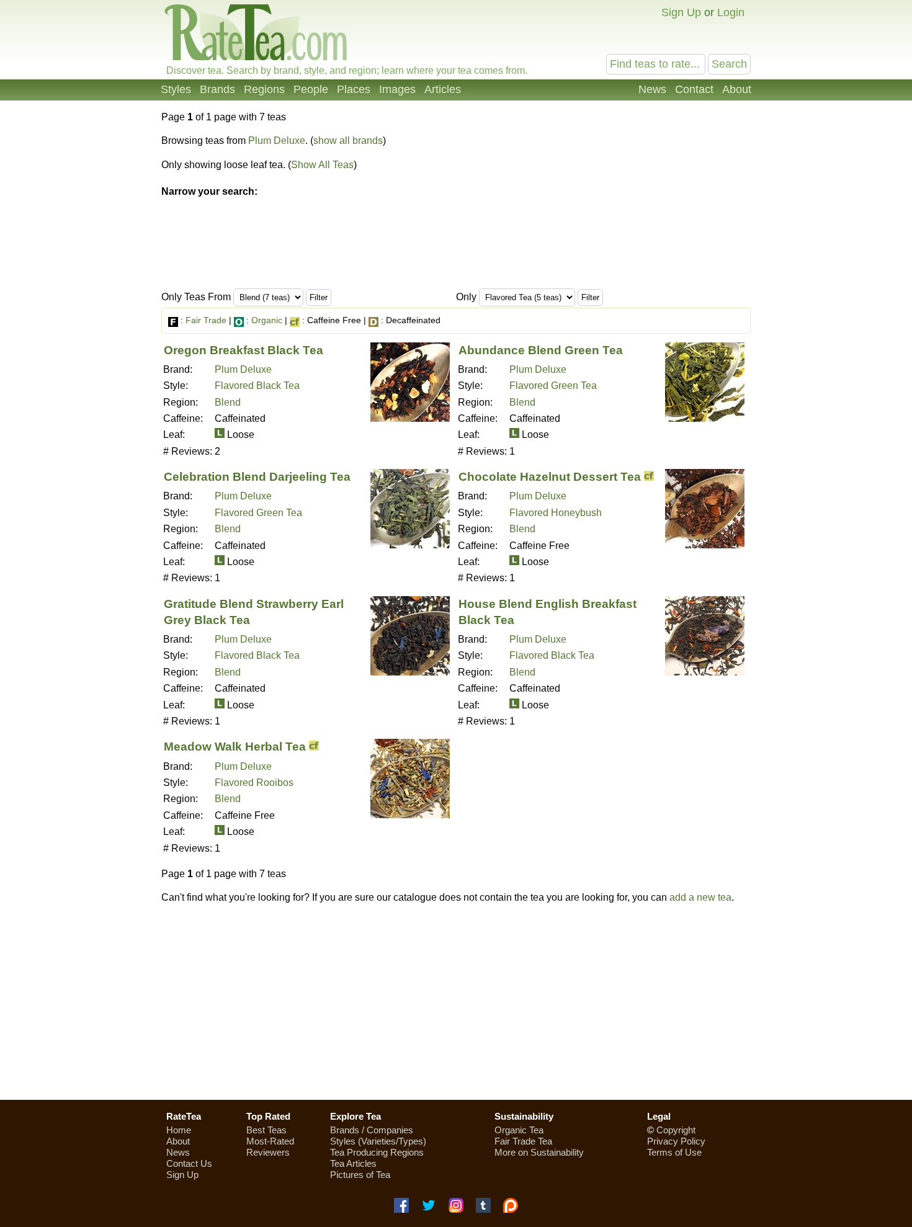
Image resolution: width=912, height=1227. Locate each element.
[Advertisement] (456, 1002)
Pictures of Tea (360, 1174)
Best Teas (266, 1130)
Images (397, 89)
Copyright (675, 1130)
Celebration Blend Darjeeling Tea (257, 476)
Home (178, 1130)
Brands (217, 89)
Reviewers (268, 1152)
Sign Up (681, 12)
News (652, 89)
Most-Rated (270, 1141)
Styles (176, 89)
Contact (694, 89)
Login (730, 12)
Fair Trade (206, 320)
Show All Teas (322, 164)
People (310, 89)
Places (353, 89)
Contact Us (189, 1163)
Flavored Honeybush (555, 512)
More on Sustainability (539, 1152)
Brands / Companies (371, 1130)
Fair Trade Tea (523, 1141)
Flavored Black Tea (257, 385)
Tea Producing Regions (377, 1152)
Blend (228, 402)
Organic (266, 320)
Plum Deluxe (276, 140)
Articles (442, 89)
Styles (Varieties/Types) (378, 1141)
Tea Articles (353, 1163)
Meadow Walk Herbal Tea (235, 746)
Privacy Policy (676, 1141)
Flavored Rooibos (254, 782)
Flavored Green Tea (553, 385)
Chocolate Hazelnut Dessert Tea (549, 476)
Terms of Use (674, 1152)
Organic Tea (518, 1130)
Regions (264, 89)
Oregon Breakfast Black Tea (243, 350)
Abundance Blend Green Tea (540, 350)
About (736, 89)
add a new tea (700, 897)
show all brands (348, 140)
